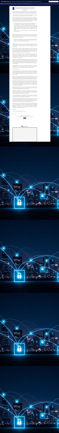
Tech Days (18, 3)
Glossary (22, 3)
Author (30, 3)
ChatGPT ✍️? (26, 3)
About (9, 3)
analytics (21, 116)
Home (6, 3)
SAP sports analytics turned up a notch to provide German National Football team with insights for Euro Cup (25, 8)
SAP (13, 11)
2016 (19, 116)
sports (30, 116)
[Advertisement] (42, 21)
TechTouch (11, 3)
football (24, 116)
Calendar (15, 3)
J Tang (28, 115)
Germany (27, 116)
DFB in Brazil (24, 111)
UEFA (32, 116)
